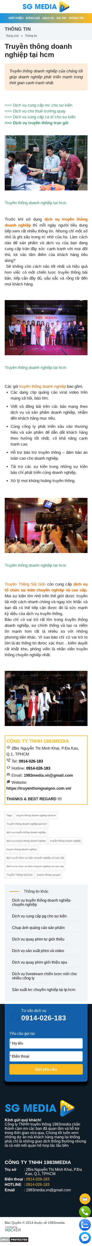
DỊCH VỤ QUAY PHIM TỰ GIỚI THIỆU (38, 939)
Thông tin (76, 18)
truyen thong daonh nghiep (21, 849)
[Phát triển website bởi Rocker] (13, 1228)
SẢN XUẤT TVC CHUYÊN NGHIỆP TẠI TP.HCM (43, 990)
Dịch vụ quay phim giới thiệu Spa (39, 962)
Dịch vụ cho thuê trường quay (39, 111)
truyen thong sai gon (48, 874)
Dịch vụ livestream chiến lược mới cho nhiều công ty (44, 976)
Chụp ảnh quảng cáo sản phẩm (38, 928)
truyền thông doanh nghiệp (42, 386)
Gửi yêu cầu (46, 1069)
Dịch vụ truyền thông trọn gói (40, 123)
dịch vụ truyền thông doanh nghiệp (26, 832)
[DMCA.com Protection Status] (14, 1236)
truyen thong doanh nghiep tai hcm (36, 815)
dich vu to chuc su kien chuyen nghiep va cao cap (35, 866)
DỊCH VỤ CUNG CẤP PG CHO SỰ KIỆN (39, 916)
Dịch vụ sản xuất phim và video (38, 951)
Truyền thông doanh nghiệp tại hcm (26, 823)
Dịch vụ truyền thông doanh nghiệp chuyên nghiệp (41, 902)
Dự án (61, 18)
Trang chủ (12, 35)
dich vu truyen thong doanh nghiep (26, 840)
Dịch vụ (48, 18)
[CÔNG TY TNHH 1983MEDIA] (46, 6)
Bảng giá (33, 18)
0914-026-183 (31, 761)
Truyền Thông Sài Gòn (19, 874)
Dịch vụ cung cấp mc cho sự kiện (42, 105)
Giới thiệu (16, 18)
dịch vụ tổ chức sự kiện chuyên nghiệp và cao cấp (35, 857)
